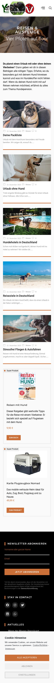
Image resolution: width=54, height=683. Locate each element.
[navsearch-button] (50, 8)
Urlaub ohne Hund (14, 188)
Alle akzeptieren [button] (27, 657)
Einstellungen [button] (27, 675)
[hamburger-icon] (43, 8)
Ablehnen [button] (27, 666)
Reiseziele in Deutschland (18, 295)
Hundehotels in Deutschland (20, 242)
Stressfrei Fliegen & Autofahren (22, 349)
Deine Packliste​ (12, 135)
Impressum (10, 649)
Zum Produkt (15, 510)
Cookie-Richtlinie (40, 645)
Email (7, 559)
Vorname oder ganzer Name (17, 549)
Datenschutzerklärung (29, 588)
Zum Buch (13, 438)
